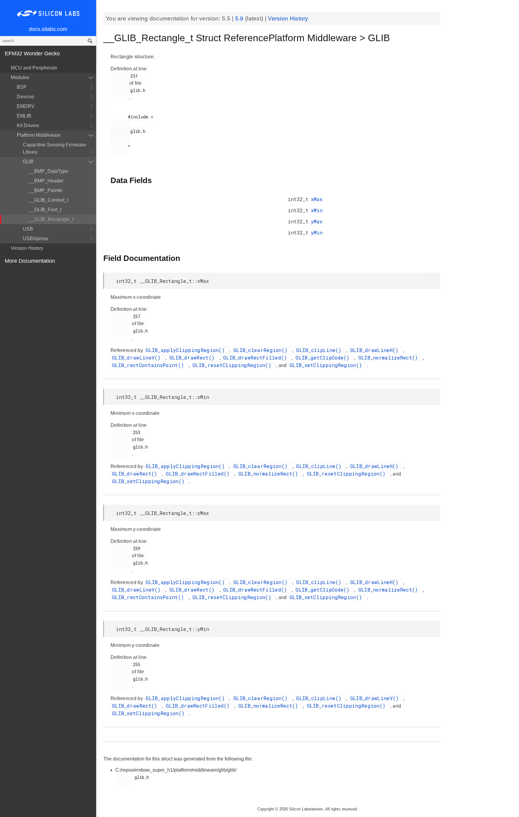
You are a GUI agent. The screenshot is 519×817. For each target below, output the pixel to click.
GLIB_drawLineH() (376, 350)
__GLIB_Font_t (45, 209)
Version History (27, 248)
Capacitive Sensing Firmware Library (54, 148)
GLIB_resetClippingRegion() (233, 365)
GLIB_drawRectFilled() (256, 357)
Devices (25, 96)
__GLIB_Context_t (48, 200)
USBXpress (35, 238)
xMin (317, 210)
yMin (317, 232)
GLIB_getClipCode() (324, 357)
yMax (317, 221)
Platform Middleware (39, 135)
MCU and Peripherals (34, 67)
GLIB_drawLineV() (138, 357)
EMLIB (24, 115)
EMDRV (26, 106)
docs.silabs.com (48, 29)
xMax (317, 199)
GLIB (28, 161)
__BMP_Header (46, 180)
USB (28, 228)
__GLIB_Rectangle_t (51, 219)
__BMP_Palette (45, 190)
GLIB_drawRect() (193, 357)
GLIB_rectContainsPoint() (149, 365)
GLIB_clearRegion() (262, 350)
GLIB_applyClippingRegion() (187, 350)
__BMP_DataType (48, 171)
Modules (20, 77)
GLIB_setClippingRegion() (327, 365)
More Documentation (30, 261)
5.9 (240, 18)
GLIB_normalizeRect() (389, 357)
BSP (22, 87)
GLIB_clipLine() (320, 350)
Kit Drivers (28, 125)
